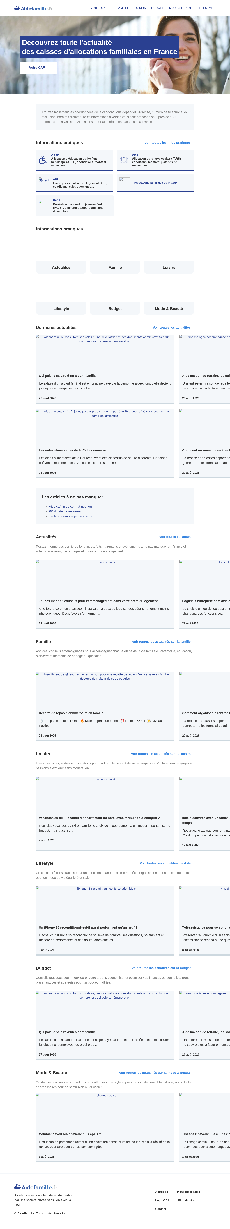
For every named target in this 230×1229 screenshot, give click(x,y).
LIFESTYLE (207, 7)
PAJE (57, 200)
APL (56, 179)
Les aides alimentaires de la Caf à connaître (72, 450)
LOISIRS (140, 7)
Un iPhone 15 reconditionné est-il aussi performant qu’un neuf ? (88, 927)
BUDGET (157, 7)
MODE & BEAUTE (181, 7)
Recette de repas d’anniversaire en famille (71, 713)
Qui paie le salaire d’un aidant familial (67, 376)
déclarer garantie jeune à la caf (71, 516)
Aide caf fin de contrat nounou (70, 506)
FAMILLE (123, 7)
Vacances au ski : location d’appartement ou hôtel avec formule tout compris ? (99, 818)
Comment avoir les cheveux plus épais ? (70, 1134)
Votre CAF (98, 7)
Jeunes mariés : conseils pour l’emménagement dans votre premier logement (98, 601)
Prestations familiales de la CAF (155, 182)
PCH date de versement (66, 511)
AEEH (55, 154)
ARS (135, 154)
